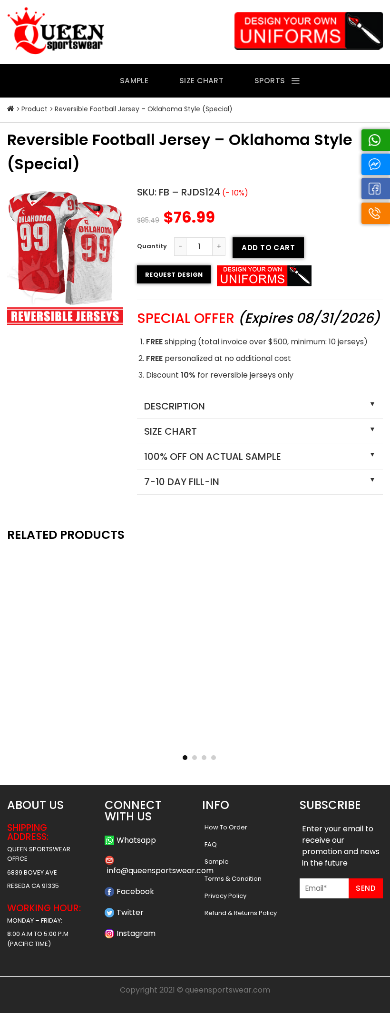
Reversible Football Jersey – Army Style (323, 738)
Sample (217, 861)
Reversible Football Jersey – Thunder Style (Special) (66, 738)
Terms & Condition (233, 878)
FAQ (211, 844)
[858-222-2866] (375, 213)
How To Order (226, 827)
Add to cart (268, 248)
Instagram (136, 933)
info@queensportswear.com (160, 870)
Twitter (130, 912)
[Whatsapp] (375, 140)
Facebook (135, 891)
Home (10, 109)
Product (34, 109)
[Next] (368, 631)
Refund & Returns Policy (241, 912)
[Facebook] (375, 188)
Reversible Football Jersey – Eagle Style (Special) (195, 738)
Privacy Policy (225, 895)
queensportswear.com (227, 989)
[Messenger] (375, 164)
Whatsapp (136, 840)
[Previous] (21, 631)
